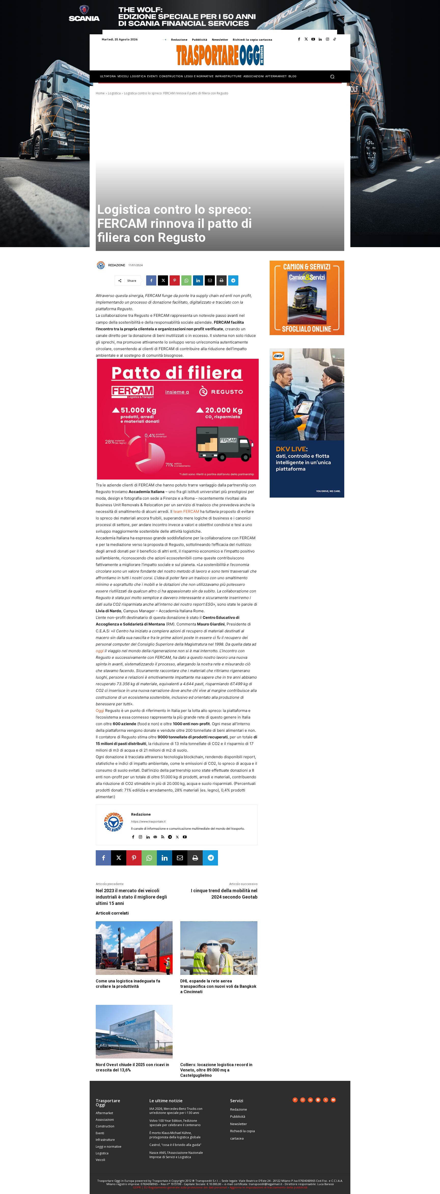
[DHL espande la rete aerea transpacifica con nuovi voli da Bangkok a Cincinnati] (218, 948)
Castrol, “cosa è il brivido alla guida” (175, 1145)
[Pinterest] (175, 280)
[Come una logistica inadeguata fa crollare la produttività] (134, 948)
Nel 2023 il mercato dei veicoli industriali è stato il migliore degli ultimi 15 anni (131, 897)
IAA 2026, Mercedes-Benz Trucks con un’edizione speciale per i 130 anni (175, 1111)
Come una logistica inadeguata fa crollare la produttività (128, 984)
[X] (163, 280)
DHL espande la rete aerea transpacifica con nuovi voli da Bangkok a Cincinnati (218, 986)
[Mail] (155, 836)
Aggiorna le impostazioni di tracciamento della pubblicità (268, 1187)
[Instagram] (327, 39)
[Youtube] (313, 39)
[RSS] (162, 836)
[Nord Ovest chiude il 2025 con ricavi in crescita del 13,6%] (134, 1032)
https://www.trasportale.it (148, 821)
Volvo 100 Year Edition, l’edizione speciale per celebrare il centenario (175, 1122)
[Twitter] (306, 39)
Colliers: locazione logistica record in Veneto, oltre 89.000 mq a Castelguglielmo (216, 1070)
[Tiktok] (334, 39)
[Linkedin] (320, 39)
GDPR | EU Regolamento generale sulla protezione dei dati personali (180, 1187)
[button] (332, 77)
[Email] (210, 280)
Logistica (114, 93)
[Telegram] (233, 280)
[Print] (221, 280)
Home (100, 93)
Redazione (116, 265)
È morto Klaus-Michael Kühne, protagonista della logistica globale (175, 1135)
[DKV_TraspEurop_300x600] (307, 501)
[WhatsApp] (186, 280)
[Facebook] (298, 39)
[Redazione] (101, 265)
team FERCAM (186, 511)
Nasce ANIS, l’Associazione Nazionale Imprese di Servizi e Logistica (176, 1155)
